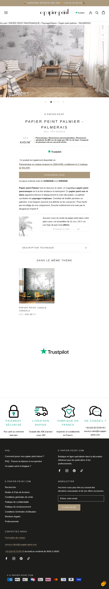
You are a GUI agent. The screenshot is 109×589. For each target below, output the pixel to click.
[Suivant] (63, 102)
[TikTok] (81, 470)
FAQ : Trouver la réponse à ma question (23, 461)
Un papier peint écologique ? (18, 466)
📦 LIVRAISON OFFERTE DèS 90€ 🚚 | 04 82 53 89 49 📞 (54, 3)
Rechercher (10, 487)
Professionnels (12, 521)
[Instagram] (66, 470)
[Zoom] (102, 31)
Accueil (3, 23)
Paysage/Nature (49, 23)
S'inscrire (69, 507)
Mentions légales (13, 516)
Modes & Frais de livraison (17, 492)
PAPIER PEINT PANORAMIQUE (24, 23)
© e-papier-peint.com (20, 575)
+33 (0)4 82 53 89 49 (15, 551)
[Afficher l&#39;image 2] (54, 102)
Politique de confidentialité (17, 502)
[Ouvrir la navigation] (6, 12)
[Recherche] (97, 12)
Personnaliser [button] (54, 175)
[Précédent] (45, 102)
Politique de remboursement (18, 507)
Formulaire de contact (15, 537)
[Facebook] (59, 470)
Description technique (38, 248)
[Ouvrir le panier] (103, 12)
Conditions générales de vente (19, 497)
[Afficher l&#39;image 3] (58, 102)
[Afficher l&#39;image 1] (51, 102)
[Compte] (90, 12)
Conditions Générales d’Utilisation (20, 511)
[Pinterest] (74, 470)
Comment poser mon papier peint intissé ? (24, 456)
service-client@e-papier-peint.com (21, 544)
